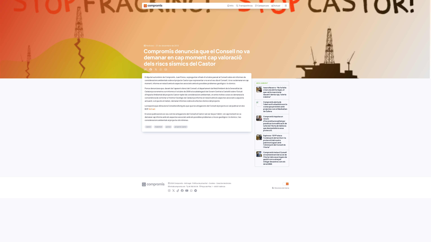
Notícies (150, 45)
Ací (150, 109)
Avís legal (187, 183)
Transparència (245, 5)
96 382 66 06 (193, 187)
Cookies (212, 183)
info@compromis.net (177, 187)
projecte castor (181, 127)
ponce (168, 127)
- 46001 (213, 187)
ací (154, 109)
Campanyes (263, 5)
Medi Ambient (262, 83)
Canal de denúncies (223, 183)
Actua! (277, 5)
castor (148, 127)
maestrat (158, 127)
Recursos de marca (281, 188)
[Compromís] (153, 6)
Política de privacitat (200, 183)
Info (231, 5)
